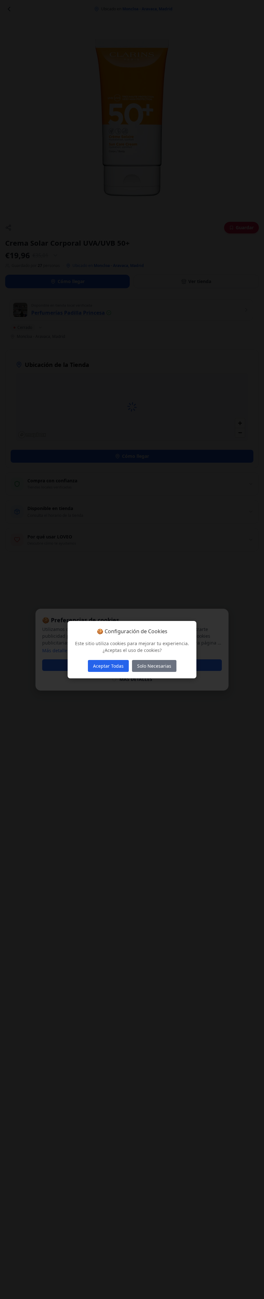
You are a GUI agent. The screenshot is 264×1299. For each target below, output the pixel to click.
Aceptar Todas (108, 666)
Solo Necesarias (154, 666)
